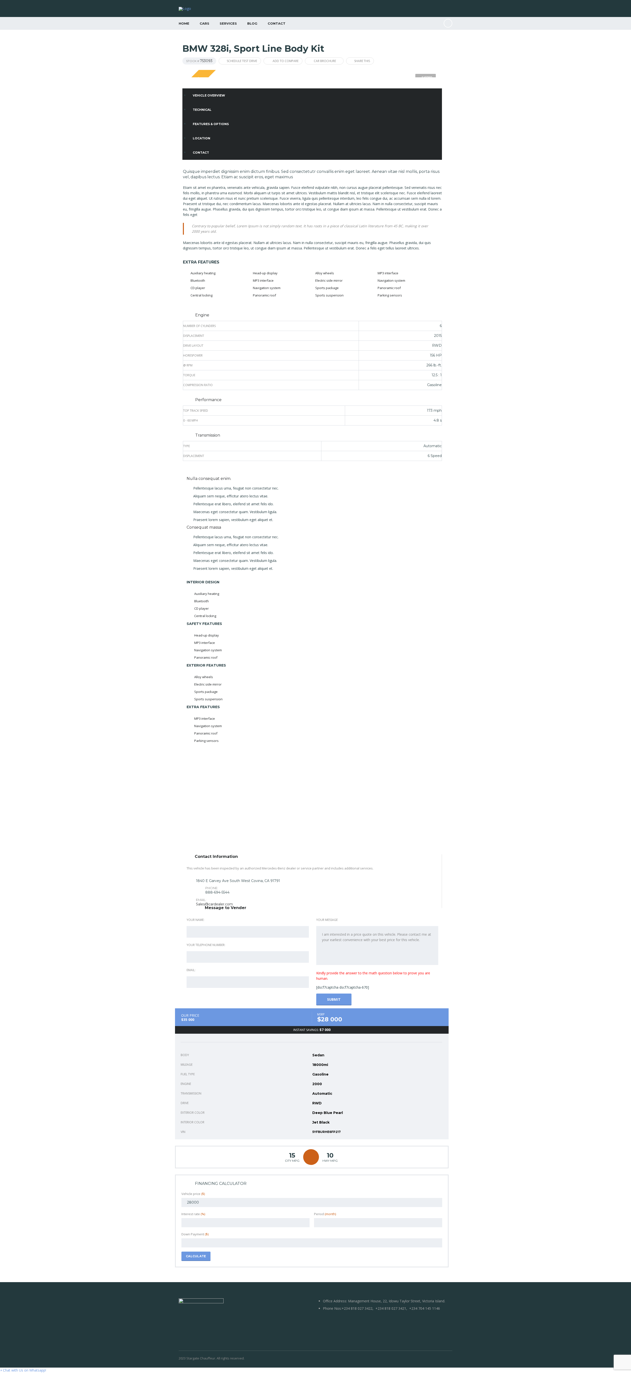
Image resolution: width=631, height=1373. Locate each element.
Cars (204, 23)
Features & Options (211, 124)
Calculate (196, 1256)
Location (201, 138)
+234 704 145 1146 (424, 1308)
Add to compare (285, 61)
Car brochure (325, 61)
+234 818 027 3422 (357, 1308)
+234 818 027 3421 (390, 1308)
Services (228, 23)
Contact (276, 23)
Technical (202, 110)
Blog (252, 23)
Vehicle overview (209, 95)
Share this (362, 61)
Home (184, 23)
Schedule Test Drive (242, 61)
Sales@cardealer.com (214, 904)
